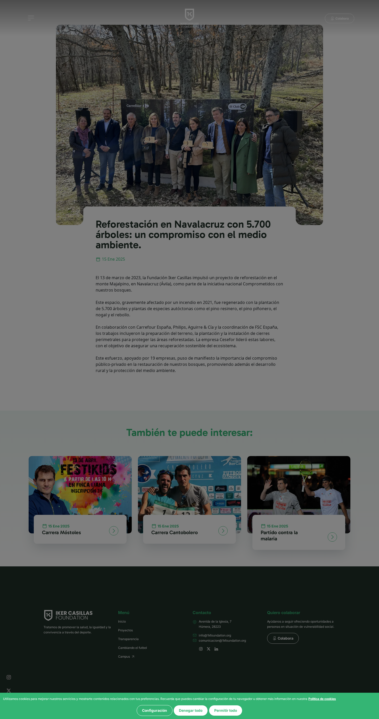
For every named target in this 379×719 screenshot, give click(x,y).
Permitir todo (225, 710)
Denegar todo (190, 710)
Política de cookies (322, 699)
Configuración (154, 710)
